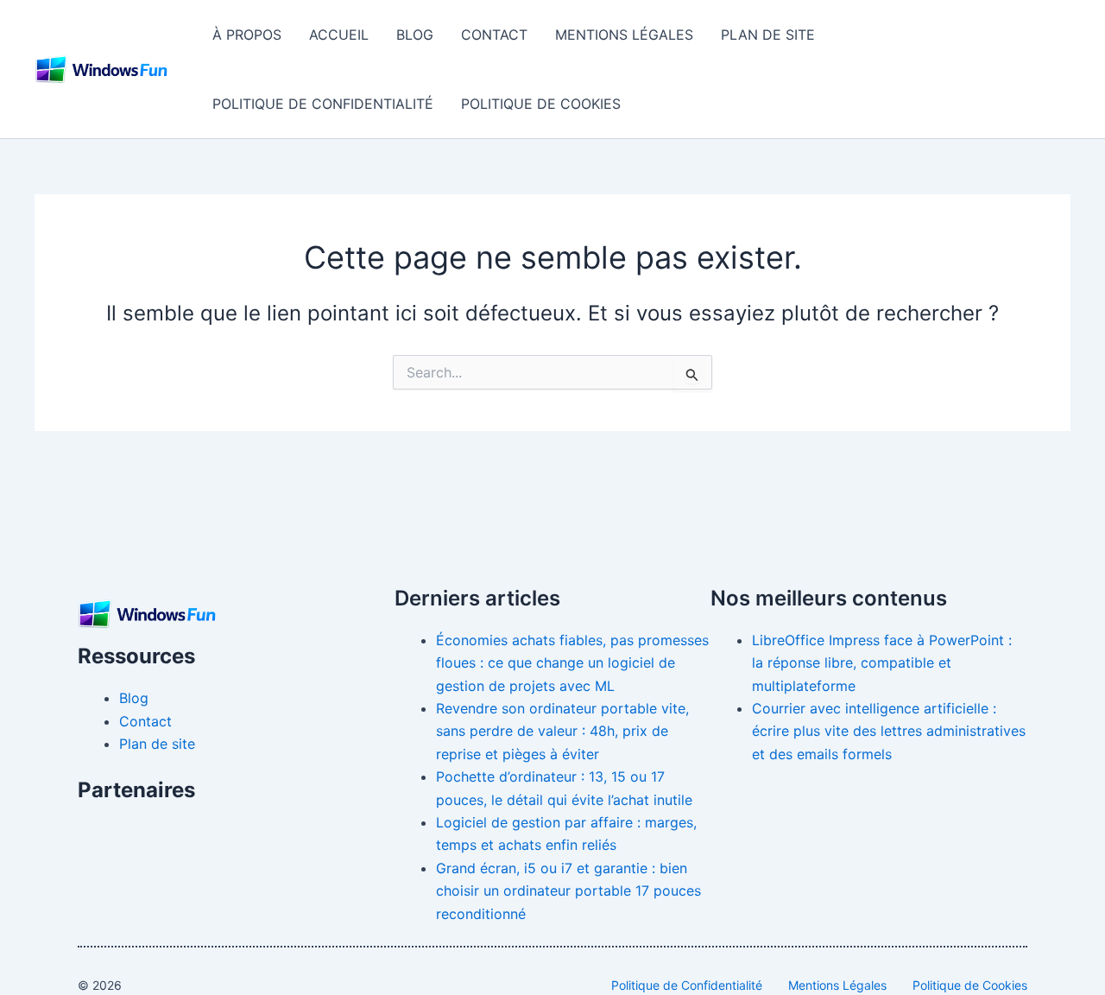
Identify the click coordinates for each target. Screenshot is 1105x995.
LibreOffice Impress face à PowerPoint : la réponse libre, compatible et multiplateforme (882, 662)
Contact (494, 34)
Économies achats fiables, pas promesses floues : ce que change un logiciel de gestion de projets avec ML (572, 662)
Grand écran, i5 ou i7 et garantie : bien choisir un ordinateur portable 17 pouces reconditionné (568, 890)
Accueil (339, 34)
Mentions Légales (624, 34)
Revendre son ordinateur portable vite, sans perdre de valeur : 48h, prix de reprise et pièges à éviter (562, 731)
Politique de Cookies (541, 103)
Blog (414, 34)
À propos (246, 34)
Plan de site (768, 34)
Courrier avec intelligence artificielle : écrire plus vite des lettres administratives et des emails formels (889, 731)
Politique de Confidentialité (322, 103)
